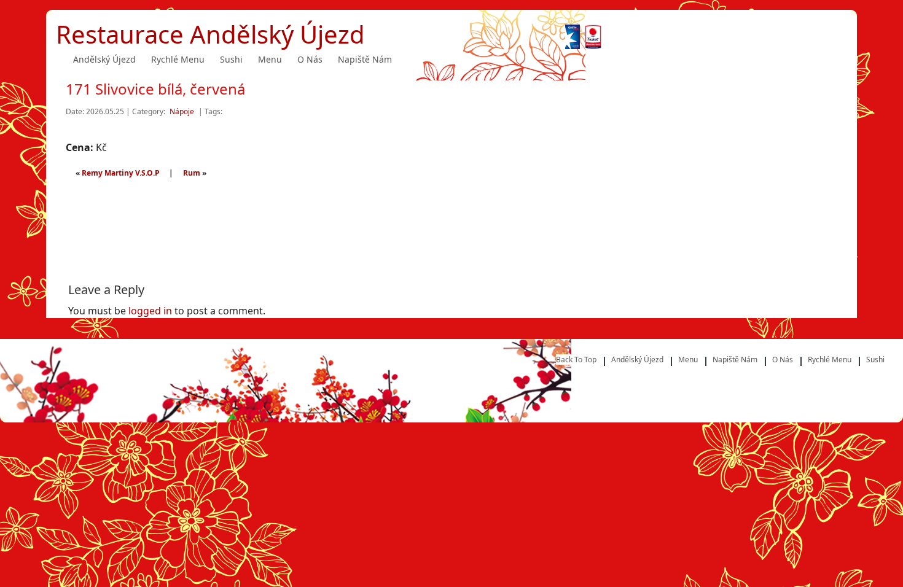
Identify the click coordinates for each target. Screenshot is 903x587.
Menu (270, 59)
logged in (150, 310)
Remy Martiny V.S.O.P (121, 173)
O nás (309, 59)
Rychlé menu (178, 59)
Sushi (231, 59)
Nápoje (182, 111)
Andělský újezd (104, 59)
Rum (191, 173)
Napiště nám (365, 59)
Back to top (576, 359)
